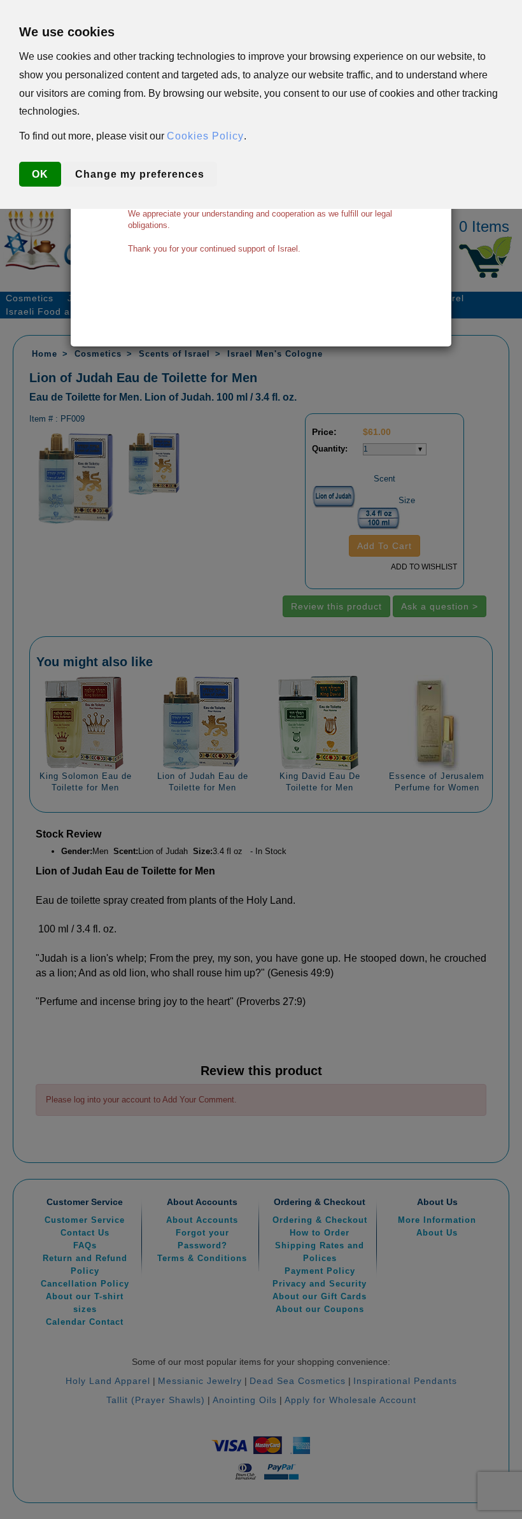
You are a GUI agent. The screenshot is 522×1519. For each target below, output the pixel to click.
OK (40, 174)
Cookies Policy (205, 136)
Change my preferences (139, 174)
